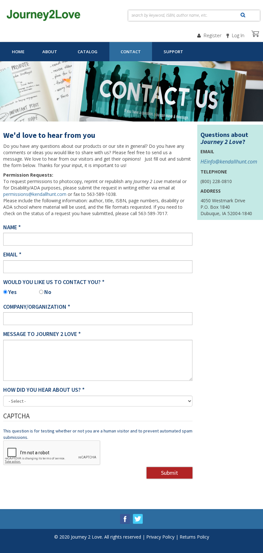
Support (173, 51)
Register (213, 35)
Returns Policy (194, 537)
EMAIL (12, 254)
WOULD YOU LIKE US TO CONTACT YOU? (54, 282)
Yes (12, 292)
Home (18, 51)
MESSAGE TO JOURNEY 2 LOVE (42, 334)
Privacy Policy (160, 537)
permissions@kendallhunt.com (34, 194)
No (47, 292)
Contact (131, 51)
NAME (12, 227)
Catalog (88, 51)
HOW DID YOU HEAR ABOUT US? (44, 389)
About (49, 51)
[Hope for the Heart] (43, 14)
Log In (238, 35)
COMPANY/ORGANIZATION (36, 306)
